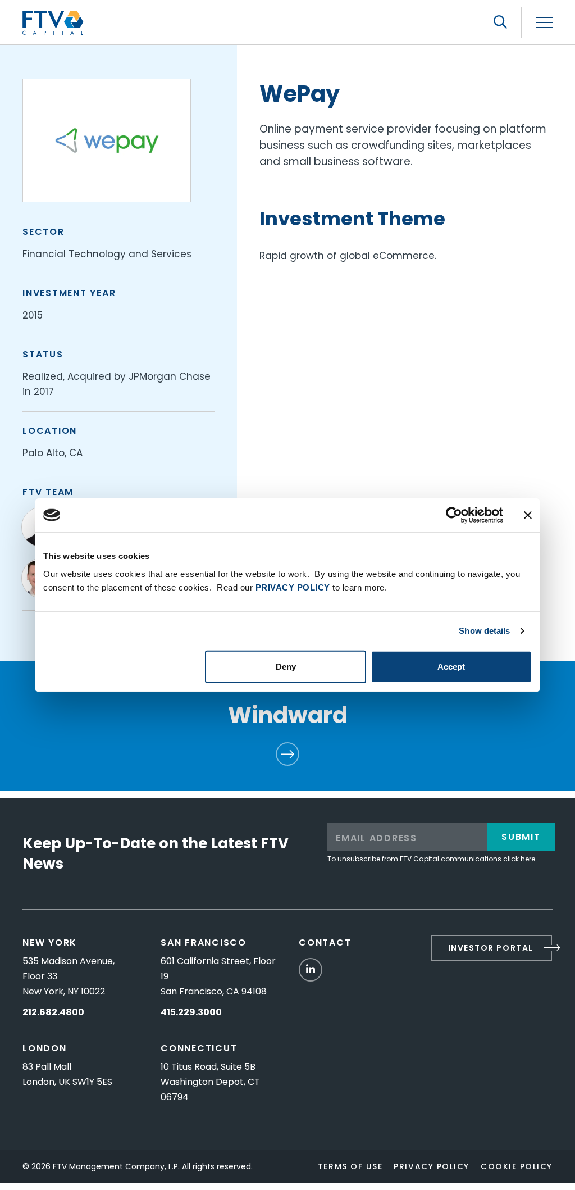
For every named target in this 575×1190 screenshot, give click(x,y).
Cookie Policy (517, 1166)
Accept (451, 666)
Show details (484, 630)
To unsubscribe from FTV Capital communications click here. (432, 859)
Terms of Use (350, 1166)
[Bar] (544, 23)
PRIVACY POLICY (292, 587)
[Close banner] (528, 515)
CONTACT (325, 942)
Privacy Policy (431, 1166)
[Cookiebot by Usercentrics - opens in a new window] (454, 515)
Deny (286, 666)
